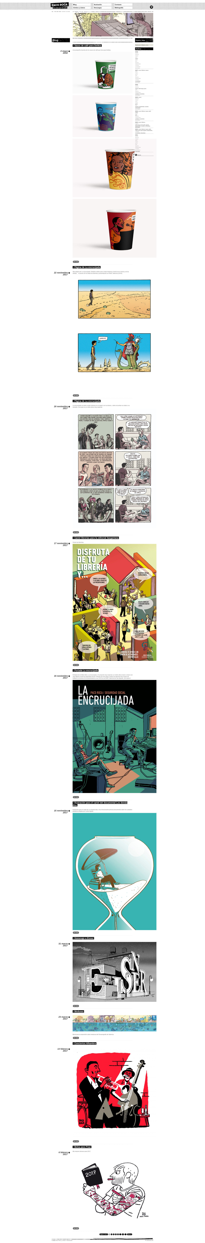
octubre (137, 93)
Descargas (98, 8)
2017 (136, 70)
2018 (136, 51)
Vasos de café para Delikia (87, 45)
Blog (75, 4)
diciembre (137, 127)
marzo (147, 70)
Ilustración (98, 4)
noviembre (137, 81)
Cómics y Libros (79, 8)
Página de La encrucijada (87, 267)
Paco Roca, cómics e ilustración (64, 1240)
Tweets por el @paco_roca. (142, 45)
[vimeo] (151, 7)
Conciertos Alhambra (85, 1043)
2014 (136, 111)
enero (139, 70)
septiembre (141, 106)
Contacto (118, 4)
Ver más (76, 262)
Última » (129, 1234)
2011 (136, 135)
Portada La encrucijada (86, 670)
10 (123, 1234)
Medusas (78, 1011)
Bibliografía (119, 8)
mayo (136, 58)
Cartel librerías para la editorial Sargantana (96, 538)
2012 (136, 129)
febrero (143, 70)
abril (140, 88)
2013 (136, 122)
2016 (136, 84)
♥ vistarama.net (149, 1240)
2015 (136, 97)
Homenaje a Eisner (84, 938)
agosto (137, 106)
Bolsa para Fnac (82, 1147)
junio (145, 88)
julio (136, 115)
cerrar (151, 37)
